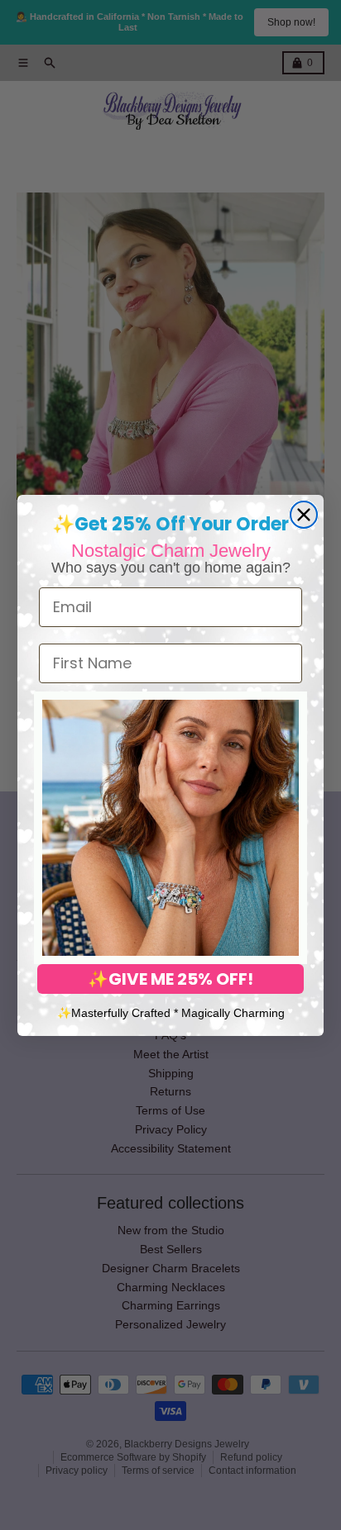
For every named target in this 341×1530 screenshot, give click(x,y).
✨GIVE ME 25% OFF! (170, 979)
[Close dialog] (304, 514)
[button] (170, 828)
